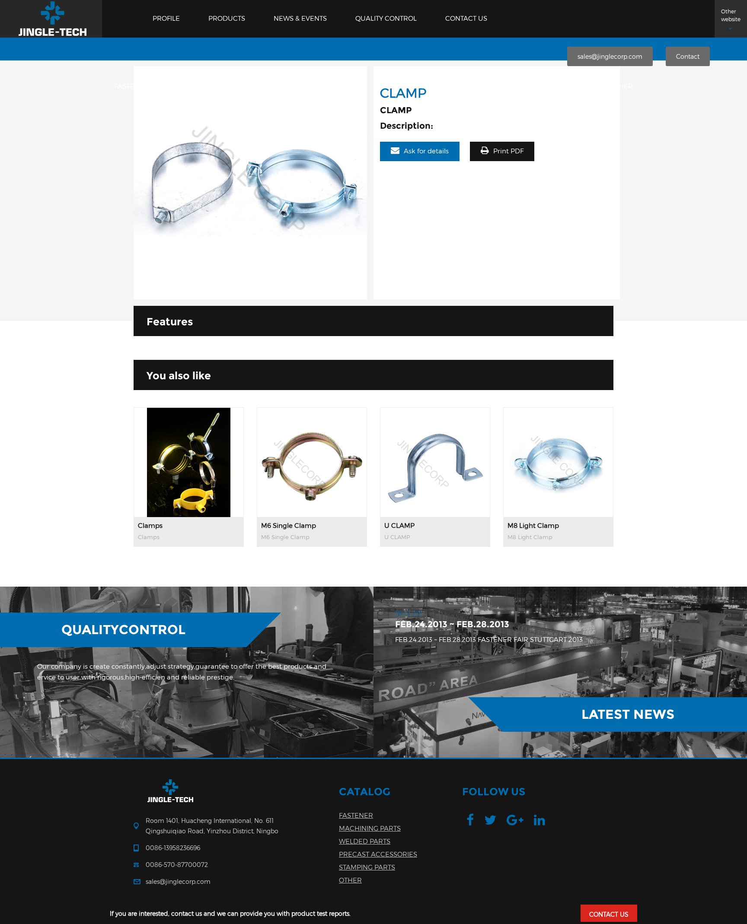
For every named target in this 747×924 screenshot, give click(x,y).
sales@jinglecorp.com (610, 56)
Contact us (466, 18)
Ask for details (426, 151)
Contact (687, 56)
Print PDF (508, 151)
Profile (166, 18)
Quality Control (386, 18)
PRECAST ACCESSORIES (429, 86)
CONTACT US (609, 914)
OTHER (621, 86)
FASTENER (131, 86)
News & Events (300, 18)
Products (226, 18)
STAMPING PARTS (539, 86)
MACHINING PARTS (222, 86)
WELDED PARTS (321, 86)
